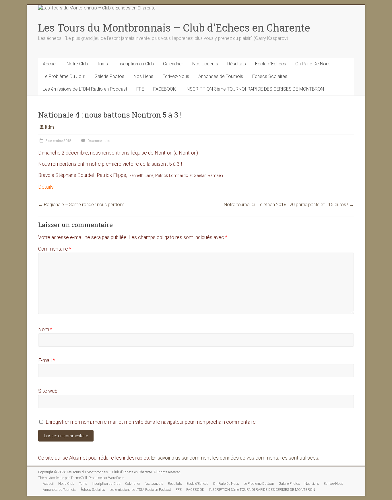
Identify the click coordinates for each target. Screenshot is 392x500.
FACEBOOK (164, 89)
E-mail (46, 360)
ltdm (49, 127)
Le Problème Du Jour (64, 76)
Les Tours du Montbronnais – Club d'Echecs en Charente (174, 27)
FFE (140, 89)
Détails (46, 187)
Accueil (50, 64)
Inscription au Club (135, 64)
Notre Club (77, 64)
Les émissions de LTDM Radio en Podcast (85, 89)
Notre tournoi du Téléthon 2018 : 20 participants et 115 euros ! (289, 204)
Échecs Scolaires (269, 76)
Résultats (236, 64)
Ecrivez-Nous (175, 76)
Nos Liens (143, 76)
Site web (47, 391)
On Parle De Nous (313, 64)
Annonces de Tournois (220, 76)
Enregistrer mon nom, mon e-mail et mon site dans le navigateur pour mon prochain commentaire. (151, 422)
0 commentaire (98, 141)
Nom (45, 329)
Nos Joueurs (205, 64)
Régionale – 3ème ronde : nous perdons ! (82, 204)
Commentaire (54, 249)
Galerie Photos (109, 76)
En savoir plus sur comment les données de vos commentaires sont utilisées (234, 458)
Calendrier (173, 64)
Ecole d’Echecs (270, 64)
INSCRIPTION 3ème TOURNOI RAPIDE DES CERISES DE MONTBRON (254, 89)
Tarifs (102, 64)
